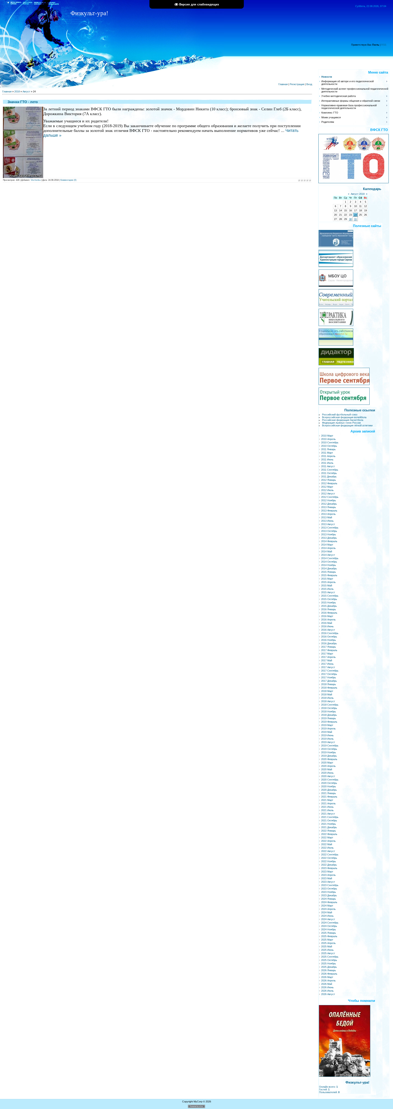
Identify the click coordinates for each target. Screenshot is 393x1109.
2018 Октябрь (329, 708)
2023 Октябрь (329, 888)
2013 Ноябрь (328, 534)
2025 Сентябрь (329, 956)
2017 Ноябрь (328, 677)
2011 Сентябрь (329, 469)
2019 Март (327, 725)
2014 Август (328, 554)
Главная (283, 84)
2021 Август (328, 813)
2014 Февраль (329, 541)
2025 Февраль (329, 936)
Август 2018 (358, 194)
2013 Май (326, 517)
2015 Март (327, 578)
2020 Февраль (329, 759)
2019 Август (328, 742)
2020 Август (328, 776)
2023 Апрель (328, 875)
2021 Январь (328, 793)
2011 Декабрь (329, 476)
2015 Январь (328, 572)
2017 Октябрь (329, 674)
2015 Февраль (329, 575)
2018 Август (328, 701)
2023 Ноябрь (328, 892)
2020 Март (327, 762)
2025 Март (327, 939)
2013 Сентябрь (329, 527)
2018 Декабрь (329, 715)
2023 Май (326, 878)
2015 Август (328, 592)
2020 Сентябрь (329, 779)
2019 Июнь (327, 735)
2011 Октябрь (329, 473)
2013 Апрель (328, 514)
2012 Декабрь (329, 503)
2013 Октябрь (329, 531)
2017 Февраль (329, 650)
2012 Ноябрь (328, 500)
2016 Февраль (329, 612)
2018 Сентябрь (329, 704)
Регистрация (297, 84)
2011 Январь (328, 449)
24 (355, 214)
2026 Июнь (327, 987)
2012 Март (327, 486)
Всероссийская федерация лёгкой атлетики (347, 425)
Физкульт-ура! (357, 1082)
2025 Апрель (328, 943)
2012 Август (328, 493)
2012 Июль (327, 490)
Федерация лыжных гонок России (341, 422)
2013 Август (328, 524)
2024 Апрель (328, 909)
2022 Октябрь (329, 858)
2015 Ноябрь (328, 602)
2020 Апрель (328, 766)
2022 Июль (327, 847)
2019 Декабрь (329, 755)
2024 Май (326, 912)
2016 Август (328, 629)
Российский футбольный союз (339, 414)
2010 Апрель (328, 439)
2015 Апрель (328, 582)
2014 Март (327, 544)
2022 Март (327, 837)
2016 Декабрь (329, 643)
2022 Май (326, 844)
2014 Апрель (328, 548)
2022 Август (328, 851)
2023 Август (328, 881)
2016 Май (326, 623)
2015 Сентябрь (329, 595)
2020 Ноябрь (328, 786)
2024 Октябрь (329, 926)
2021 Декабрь (329, 827)
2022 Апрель (328, 841)
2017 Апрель (328, 657)
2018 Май (326, 694)
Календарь (372, 189)
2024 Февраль (329, 902)
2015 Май (326, 585)
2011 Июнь (327, 459)
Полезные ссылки (359, 410)
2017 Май (326, 660)
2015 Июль (327, 589)
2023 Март (327, 871)
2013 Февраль (329, 510)
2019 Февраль (329, 721)
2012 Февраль (329, 483)
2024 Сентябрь (329, 922)
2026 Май (326, 984)
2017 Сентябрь (329, 670)
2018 (17, 91)
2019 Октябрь (329, 749)
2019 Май (326, 732)
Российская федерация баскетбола (342, 420)
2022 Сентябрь (329, 854)
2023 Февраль (329, 868)
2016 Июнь (327, 626)
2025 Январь (328, 932)
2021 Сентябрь (329, 817)
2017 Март (327, 653)
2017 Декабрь (329, 680)
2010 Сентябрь (329, 442)
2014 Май (326, 551)
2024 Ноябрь (328, 929)
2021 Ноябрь (328, 823)
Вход (309, 84)
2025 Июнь (327, 949)
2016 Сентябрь (329, 633)
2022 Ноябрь (328, 861)
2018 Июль (327, 698)
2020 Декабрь (329, 789)
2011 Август (328, 466)
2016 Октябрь (329, 636)
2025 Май (326, 946)
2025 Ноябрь (328, 963)
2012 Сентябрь (329, 497)
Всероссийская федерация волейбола (344, 417)
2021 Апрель (328, 803)
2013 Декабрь (329, 537)
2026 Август (328, 994)
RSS (383, 44)
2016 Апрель (328, 619)
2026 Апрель (328, 980)
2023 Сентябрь (329, 885)
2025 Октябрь (329, 960)
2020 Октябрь (329, 783)
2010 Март (327, 435)
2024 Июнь (327, 915)
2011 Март (327, 452)
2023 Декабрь (329, 895)
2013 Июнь (327, 520)
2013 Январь (328, 507)
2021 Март (327, 800)
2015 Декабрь (329, 606)
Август (26, 91)
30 (350, 219)
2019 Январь (328, 718)
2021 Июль (327, 810)
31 (355, 219)
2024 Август (328, 919)
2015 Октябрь (329, 599)
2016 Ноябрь (328, 640)
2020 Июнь (327, 772)
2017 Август (328, 667)
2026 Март (327, 977)
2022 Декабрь (329, 864)
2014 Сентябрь (329, 558)
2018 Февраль (329, 687)
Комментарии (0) (68, 180)
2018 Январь (328, 684)
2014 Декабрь (329, 568)
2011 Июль (327, 463)
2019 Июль (327, 738)
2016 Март (327, 616)
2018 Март (327, 691)
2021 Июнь (327, 806)
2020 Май (326, 769)
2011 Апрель (328, 456)
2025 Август (328, 953)
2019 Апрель (328, 728)
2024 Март (327, 905)
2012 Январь (328, 480)
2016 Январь (328, 609)
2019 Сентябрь (329, 745)
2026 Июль (327, 990)
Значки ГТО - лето (23, 102)
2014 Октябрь (329, 561)
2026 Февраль (329, 973)
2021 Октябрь (329, 820)
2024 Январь (328, 898)
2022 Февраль (329, 834)
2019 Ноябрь (328, 752)
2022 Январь (328, 830)
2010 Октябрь (329, 446)
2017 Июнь (327, 663)
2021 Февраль (329, 796)
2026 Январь (328, 970)
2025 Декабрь (329, 967)
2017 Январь (328, 646)
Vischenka (35, 180)
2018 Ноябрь (328, 711)
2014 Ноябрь (328, 565)
